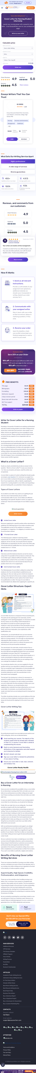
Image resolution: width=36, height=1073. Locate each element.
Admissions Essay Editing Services (12, 978)
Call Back (6, 1015)
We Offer (5, 964)
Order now (30, 7)
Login (23, 8)
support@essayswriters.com (12, 1020)
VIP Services (6, 949)
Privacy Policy (7, 1050)
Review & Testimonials (9, 967)
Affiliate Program (7, 954)
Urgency (5, 57)
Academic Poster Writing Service (12, 975)
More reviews (24, 85)
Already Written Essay (9, 983)
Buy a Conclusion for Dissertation (12, 1001)
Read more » (18, 3)
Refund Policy (6, 1055)
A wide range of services (18, 167)
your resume (11, 477)
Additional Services (8, 946)
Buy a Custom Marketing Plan (11, 1003)
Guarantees (6, 962)
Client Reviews (5, 77)
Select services (6, 45)
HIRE (12, 139)
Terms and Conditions (9, 1047)
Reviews (3, 83)
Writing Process (7, 959)
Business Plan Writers (9, 993)
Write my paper (18, 409)
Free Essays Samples (9, 951)
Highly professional (18, 161)
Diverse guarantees (18, 172)
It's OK (28, 2)
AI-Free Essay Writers (9, 980)
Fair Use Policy (7, 1052)
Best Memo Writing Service (10, 985)
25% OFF (10, 370)
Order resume (18, 514)
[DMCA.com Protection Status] (12, 1043)
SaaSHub (22, 77)
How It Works (6, 956)
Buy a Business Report (9, 996)
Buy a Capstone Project (9, 998)
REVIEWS (24, 139)
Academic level (6, 51)
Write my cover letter (18, 33)
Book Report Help (8, 991)
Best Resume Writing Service (11, 988)
